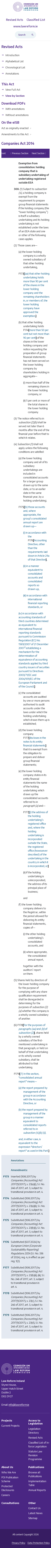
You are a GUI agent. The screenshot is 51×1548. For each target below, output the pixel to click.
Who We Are (8, 1472)
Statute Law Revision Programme (35, 1455)
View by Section (15, 95)
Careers (5, 1494)
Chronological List (15, 67)
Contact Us (34, 1508)
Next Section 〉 (39, 153)
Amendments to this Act (16, 134)
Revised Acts (35, 1437)
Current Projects (10, 1425)
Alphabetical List (14, 61)
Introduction (12, 55)
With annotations (15, 108)
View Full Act (12, 89)
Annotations (12, 73)
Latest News (35, 1513)
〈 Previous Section (18, 153)
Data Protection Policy (38, 1542)
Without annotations (17, 115)
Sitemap (32, 1518)
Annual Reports (37, 1489)
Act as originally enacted (16, 128)
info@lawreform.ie (19, 1404)
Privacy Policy (18, 1542)
